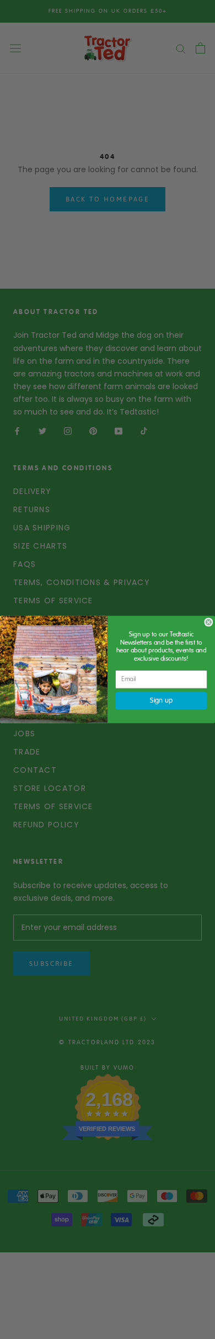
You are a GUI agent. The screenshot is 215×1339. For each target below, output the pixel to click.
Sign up (161, 700)
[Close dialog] (208, 622)
